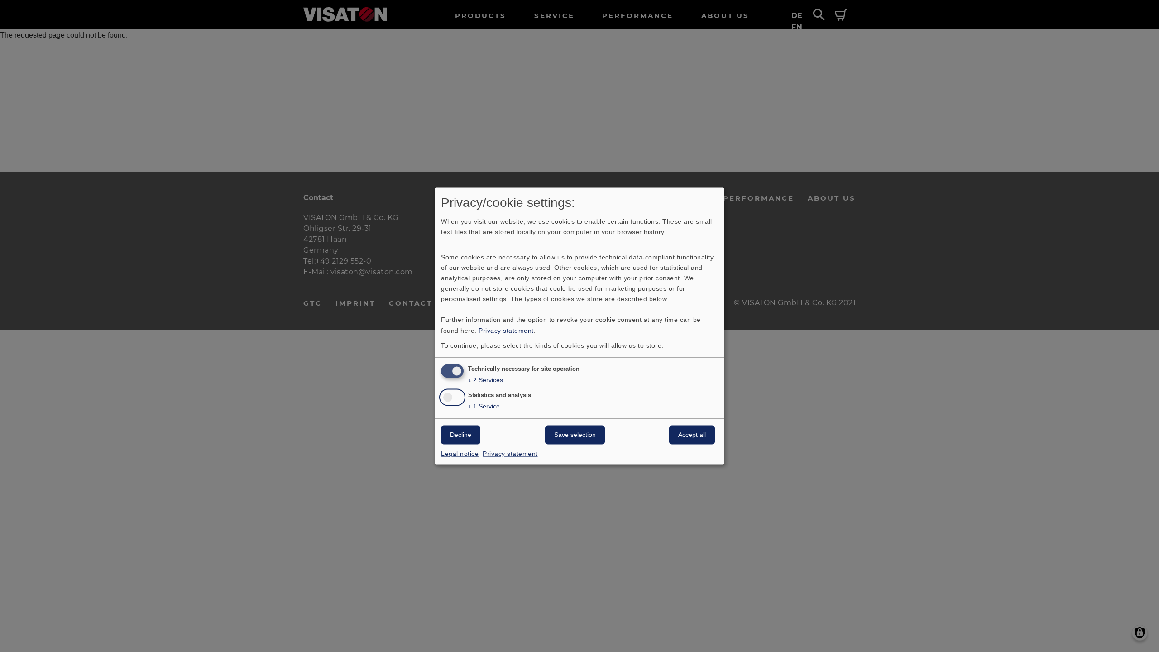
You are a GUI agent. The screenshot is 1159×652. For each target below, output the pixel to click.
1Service (484, 406)
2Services (485, 380)
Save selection (575, 435)
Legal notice (460, 454)
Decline (460, 435)
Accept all (692, 435)
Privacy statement (506, 330)
